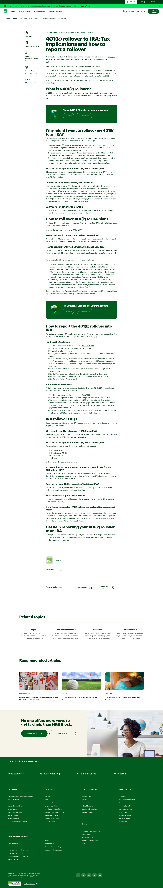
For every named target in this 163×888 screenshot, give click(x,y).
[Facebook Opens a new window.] (83, 875)
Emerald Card (86, 803)
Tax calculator (49, 803)
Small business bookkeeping (18, 850)
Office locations (87, 837)
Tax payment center (52, 815)
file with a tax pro (63, 537)
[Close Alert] (159, 6)
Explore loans (86, 796)
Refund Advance (87, 812)
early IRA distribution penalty (63, 294)
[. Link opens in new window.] (14, 883)
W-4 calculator (50, 822)
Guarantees (122, 822)
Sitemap (84, 844)
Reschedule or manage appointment (21, 796)
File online (68, 116)
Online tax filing (13, 799)
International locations (90, 841)
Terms (47, 840)
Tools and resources (55, 11)
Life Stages (23, 18)
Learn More (86, 6)
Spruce (84, 799)
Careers (121, 803)
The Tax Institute (31, 73)
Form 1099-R (86, 513)
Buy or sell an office (125, 806)
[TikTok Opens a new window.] (78, 875)
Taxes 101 (37, 18)
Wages (33, 629)
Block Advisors (13, 844)
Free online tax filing (15, 806)
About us (121, 796)
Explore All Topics (11, 18)
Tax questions (86, 834)
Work (30, 18)
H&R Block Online (83, 537)
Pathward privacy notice (53, 850)
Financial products (24, 11)
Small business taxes (15, 847)
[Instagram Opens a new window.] (89, 875)
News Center (123, 812)
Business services (39, 11)
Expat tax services (14, 825)
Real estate (97, 629)
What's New (62, 18)
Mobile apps (49, 799)
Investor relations (124, 815)
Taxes (13, 11)
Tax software (12, 809)
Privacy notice (50, 843)
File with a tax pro (84, 116)
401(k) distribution (56, 177)
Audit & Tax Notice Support (17, 822)
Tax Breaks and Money (49, 18)
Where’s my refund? (52, 818)
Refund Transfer (87, 806)
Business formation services (18, 856)
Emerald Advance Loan (90, 809)
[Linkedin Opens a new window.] (100, 875)
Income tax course (125, 809)
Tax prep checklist (51, 806)
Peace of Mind (13, 815)
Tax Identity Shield (14, 818)
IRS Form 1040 (54, 371)
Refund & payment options (54, 812)
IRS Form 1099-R (88, 346)
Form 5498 (59, 410)
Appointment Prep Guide (53, 809)
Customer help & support (91, 831)
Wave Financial (13, 859)
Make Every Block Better (126, 799)
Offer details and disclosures (23, 761)
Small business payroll (15, 853)
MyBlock (47, 796)
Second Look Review (15, 812)
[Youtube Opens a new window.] (94, 875)
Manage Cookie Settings (53, 847)
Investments (129, 629)
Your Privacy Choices (29, 884)
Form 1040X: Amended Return (71, 521)
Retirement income (65, 629)
